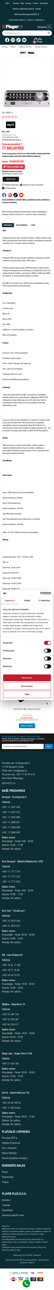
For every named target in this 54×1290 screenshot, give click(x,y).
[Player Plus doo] (12, 26)
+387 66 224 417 (10, 1024)
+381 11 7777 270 (11, 876)
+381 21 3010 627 (11, 925)
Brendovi (16, 3)
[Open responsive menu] (49, 27)
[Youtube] (24, 40)
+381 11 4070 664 (11, 1107)
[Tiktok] (18, 40)
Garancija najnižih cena (13, 1215)
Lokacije (28, 3)
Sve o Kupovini (9, 1148)
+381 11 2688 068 (11, 827)
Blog (22, 3)
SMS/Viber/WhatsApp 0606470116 (26, 14)
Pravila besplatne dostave (14, 1158)
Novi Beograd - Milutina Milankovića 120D (22, 861)
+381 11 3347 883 (11, 817)
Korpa (5, 1171)
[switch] (47, 651)
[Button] (49, 33)
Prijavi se (31, 20)
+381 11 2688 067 (11, 822)
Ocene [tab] (33, 225)
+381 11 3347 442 (11, 807)
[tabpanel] (27, 451)
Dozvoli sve (27, 678)
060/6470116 (8, 783)
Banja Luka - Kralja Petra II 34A (17, 1053)
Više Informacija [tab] (21, 225)
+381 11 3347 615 (11, 812)
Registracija (7, 1176)
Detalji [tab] (27, 600)
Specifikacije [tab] (8, 225)
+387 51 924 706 (10, 1063)
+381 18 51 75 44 (10, 970)
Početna (5, 47)
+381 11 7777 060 (11, 881)
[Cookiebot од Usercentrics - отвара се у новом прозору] (40, 593)
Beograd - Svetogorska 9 (14, 797)
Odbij (27, 694)
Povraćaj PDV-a (9, 1137)
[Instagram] (13, 40)
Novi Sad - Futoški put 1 (14, 910)
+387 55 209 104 (10, 1014)
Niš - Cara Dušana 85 (12, 954)
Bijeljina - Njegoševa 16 (13, 1004)
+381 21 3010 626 (11, 920)
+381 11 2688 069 (11, 832)
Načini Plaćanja (9, 1153)
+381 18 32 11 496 (11, 965)
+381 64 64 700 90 (11, 1102)
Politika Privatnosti (11, 1142)
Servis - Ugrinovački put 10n (15, 1092)
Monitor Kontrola (41, 47)
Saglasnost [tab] (10, 600)
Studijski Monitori (25, 47)
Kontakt (38, 9)
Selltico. (32, 1263)
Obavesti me (11, 179)
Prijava (5, 1181)
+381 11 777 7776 (11, 871)
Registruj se (40, 20)
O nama (35, 3)
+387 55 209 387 (10, 1019)
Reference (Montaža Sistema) (23, 9)
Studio (13, 47)
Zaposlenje (44, 3)
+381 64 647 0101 (11, 975)
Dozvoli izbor (27, 686)
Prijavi (49, 746)
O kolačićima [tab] (44, 600)
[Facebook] (7, 40)
